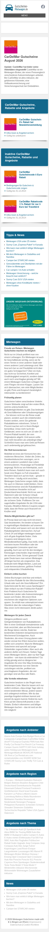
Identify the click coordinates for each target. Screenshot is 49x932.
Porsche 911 (27, 860)
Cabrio (25, 835)
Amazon (14, 829)
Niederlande (10, 802)
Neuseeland (29, 799)
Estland (18, 788)
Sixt (39, 758)
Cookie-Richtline (31, 925)
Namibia (19, 799)
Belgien (7, 783)
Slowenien (18, 807)
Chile (40, 783)
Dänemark (9, 788)
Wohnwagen (22, 870)
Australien (28, 780)
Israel (27, 791)
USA (35, 810)
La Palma (17, 794)
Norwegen (21, 802)
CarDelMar (33, 739)
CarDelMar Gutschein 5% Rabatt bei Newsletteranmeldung (30, 122)
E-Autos (40, 835)
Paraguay (31, 802)
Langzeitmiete (10, 851)
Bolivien (16, 783)
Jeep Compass (33, 843)
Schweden (31, 805)
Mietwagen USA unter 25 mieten (21, 241)
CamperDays (21, 739)
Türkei (29, 810)
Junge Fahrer (29, 846)
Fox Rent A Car (28, 744)
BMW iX (8, 835)
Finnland (26, 788)
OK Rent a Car (11, 755)
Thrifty (29, 761)
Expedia (25, 742)
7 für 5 (7, 829)
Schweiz (40, 805)
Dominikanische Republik (29, 785)
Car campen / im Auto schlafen (20, 270)
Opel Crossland (19, 857)
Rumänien (20, 805)
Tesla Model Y (29, 865)
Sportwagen (24, 862)
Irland (21, 791)
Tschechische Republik (15, 810)
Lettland (26, 794)
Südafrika (28, 807)
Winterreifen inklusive (14, 868)
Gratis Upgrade (18, 843)
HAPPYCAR (25, 747)
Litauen (33, 794)
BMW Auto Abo (33, 832)
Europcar (17, 742)
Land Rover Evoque (26, 849)
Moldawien (9, 799)
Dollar (41, 739)
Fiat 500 (35, 838)
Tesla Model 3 (16, 865)
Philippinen (9, 805)
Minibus (25, 854)
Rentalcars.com (25, 755)
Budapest (16, 835)
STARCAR (9, 761)
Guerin (15, 747)
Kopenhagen (10, 849)
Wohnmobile (10, 870)
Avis (25, 736)
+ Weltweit (18, 780)
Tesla (6, 865)
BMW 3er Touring (18, 832)
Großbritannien (11, 791)
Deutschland (10, 785)
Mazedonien (35, 796)
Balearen (37, 780)
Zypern (41, 810)
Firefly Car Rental (12, 744)
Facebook (43, 7)
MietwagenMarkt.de (13, 753)
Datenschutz (16, 925)
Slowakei (8, 807)
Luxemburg (9, 796)
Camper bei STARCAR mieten (20, 260)
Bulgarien (33, 783)
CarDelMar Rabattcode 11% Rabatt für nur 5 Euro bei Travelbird (30, 204)
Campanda (9, 739)
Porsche (17, 860)
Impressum (35, 922)
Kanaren (8, 794)
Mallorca (19, 796)
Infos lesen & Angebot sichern (20, 133)
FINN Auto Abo (37, 742)
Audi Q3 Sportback (27, 829)
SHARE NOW (30, 758)
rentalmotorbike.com (13, 758)
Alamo (7, 736)
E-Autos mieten (11, 838)
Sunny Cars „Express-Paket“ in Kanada (24, 245)
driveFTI (8, 742)
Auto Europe (16, 736)
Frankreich (36, 788)
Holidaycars (15, 750)
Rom (15, 862)
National (38, 753)
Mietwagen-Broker (12, 854)
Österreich (9, 813)
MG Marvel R (36, 851)
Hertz (33, 747)
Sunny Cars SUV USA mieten (20, 279)
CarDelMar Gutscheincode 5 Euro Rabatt (30, 175)
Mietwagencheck (29, 750)
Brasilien (24, 783)
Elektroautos (25, 838)
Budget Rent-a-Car (36, 736)
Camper (32, 835)
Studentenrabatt (37, 862)
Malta (26, 796)
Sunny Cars (20, 761)
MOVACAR (28, 753)
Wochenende (31, 868)
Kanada (34, 791)
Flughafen (23, 840)
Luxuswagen (24, 851)
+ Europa (8, 780)
